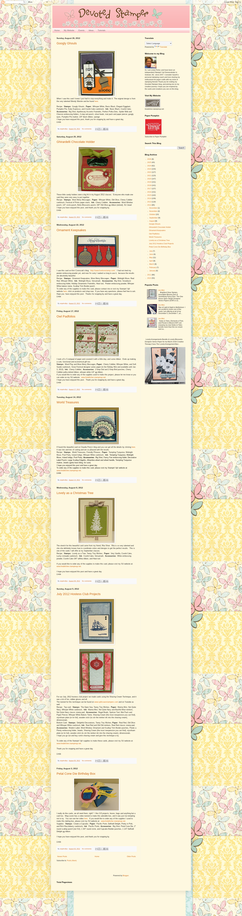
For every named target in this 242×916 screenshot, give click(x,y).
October (152, 214)
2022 (149, 172)
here (96, 101)
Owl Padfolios (66, 316)
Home (57, 30)
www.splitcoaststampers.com (106, 702)
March (151, 264)
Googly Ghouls (67, 43)
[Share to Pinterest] (107, 129)
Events (81, 30)
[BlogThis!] (99, 129)
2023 (149, 169)
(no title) (161, 290)
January (152, 271)
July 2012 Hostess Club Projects (79, 594)
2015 (149, 195)
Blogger (126, 876)
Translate (163, 47)
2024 (149, 166)
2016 (149, 192)
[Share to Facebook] (104, 129)
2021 (149, 176)
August (152, 221)
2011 (149, 275)
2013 (149, 202)
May (151, 258)
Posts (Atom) (72, 861)
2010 (149, 278)
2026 (149, 159)
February (153, 267)
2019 (149, 182)
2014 (149, 198)
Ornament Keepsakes (71, 230)
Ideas (91, 30)
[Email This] (96, 129)
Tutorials (101, 30)
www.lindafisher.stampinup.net (93, 377)
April (151, 261)
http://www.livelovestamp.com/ (102, 270)
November (153, 211)
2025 (149, 162)
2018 (149, 185)
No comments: (87, 129)
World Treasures (68, 402)
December (153, 208)
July (151, 251)
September (153, 218)
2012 (149, 205)
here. (134, 447)
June (151, 254)
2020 (149, 179)
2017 (149, 189)
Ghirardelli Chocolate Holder (76, 142)
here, (65, 291)
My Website (69, 30)
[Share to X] (101, 129)
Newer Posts (62, 856)
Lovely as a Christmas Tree (75, 493)
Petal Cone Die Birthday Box (76, 773)
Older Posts (131, 856)
